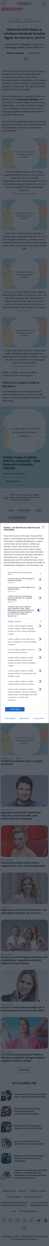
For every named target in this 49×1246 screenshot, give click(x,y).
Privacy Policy (38, 718)
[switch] (39, 579)
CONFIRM (14, 709)
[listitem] (24, 573)
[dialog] (24, 623)
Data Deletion (10, 718)
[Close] (44, 527)
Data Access (24, 718)
